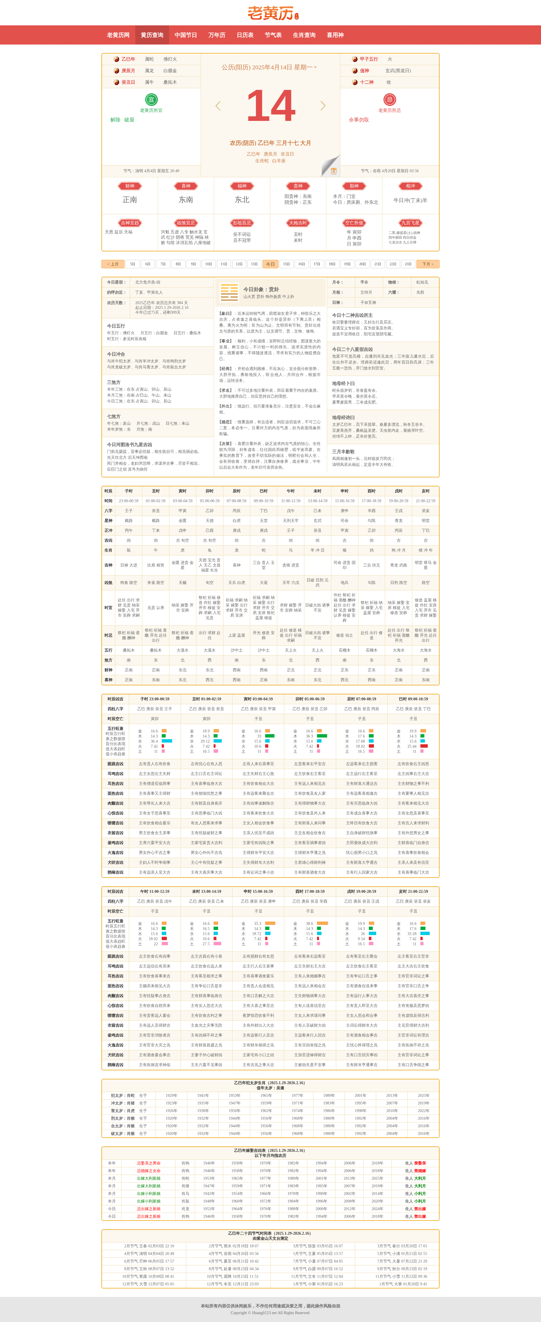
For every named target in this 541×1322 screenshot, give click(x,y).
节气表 (273, 35)
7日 (163, 264)
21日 (377, 264)
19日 (347, 264)
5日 (132, 264)
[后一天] (323, 106)
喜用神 (335, 35)
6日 (147, 264)
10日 (208, 264)
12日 (239, 264)
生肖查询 (304, 35)
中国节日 (186, 35)
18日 (332, 264)
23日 (408, 264)
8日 (178, 264)
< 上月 (113, 264)
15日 (286, 264)
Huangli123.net (264, 1313)
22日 (393, 264)
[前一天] (217, 106)
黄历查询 (152, 35)
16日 (301, 264)
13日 (254, 264)
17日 (317, 264)
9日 (193, 264)
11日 (224, 264)
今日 (270, 264)
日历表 (245, 35)
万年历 (217, 35)
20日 (362, 264)
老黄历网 (271, 13)
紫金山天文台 (268, 1238)
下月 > (428, 264)
